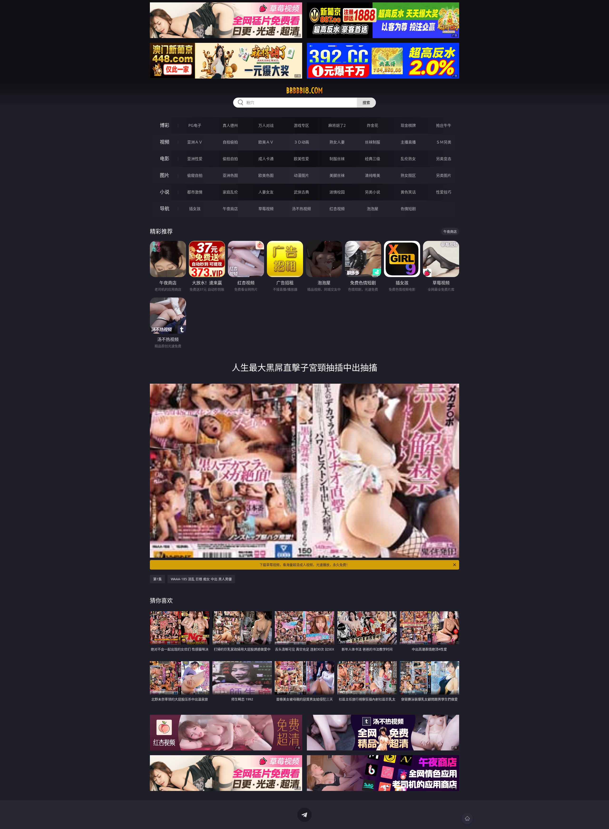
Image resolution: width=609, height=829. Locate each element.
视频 (164, 142)
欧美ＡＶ (266, 142)
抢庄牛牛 (443, 125)
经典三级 (372, 158)
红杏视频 (337, 208)
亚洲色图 (230, 175)
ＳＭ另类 (443, 142)
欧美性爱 (301, 158)
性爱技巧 (443, 192)
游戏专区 (301, 125)
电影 (164, 158)
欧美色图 (266, 175)
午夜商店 (230, 208)
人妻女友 (266, 192)
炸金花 (372, 125)
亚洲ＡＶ (194, 142)
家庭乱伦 (230, 192)
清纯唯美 (372, 175)
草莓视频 (266, 208)
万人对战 (266, 125)
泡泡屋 (372, 208)
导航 (164, 208)
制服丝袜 (337, 158)
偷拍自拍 (230, 158)
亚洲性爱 (194, 158)
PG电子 (194, 125)
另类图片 (443, 175)
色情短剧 (408, 208)
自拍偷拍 (230, 142)
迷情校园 (337, 192)
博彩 (164, 125)
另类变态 (443, 158)
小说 (164, 192)
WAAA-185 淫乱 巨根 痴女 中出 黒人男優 (201, 579)
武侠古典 (301, 192)
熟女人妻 (337, 142)
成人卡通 (266, 158)
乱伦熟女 (408, 158)
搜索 (366, 102)
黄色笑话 (408, 192)
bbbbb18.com (304, 90)
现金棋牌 (408, 125)
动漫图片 (301, 175)
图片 (164, 175)
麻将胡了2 (337, 125)
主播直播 (408, 142)
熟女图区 (408, 175)
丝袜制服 (372, 142)
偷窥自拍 (194, 175)
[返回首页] (467, 818)
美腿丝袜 (337, 175)
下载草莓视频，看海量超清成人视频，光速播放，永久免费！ (304, 564)
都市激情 (194, 192)
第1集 (157, 579)
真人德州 (230, 125)
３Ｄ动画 (301, 142)
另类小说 (372, 192)
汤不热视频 (301, 208)
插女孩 (195, 208)
